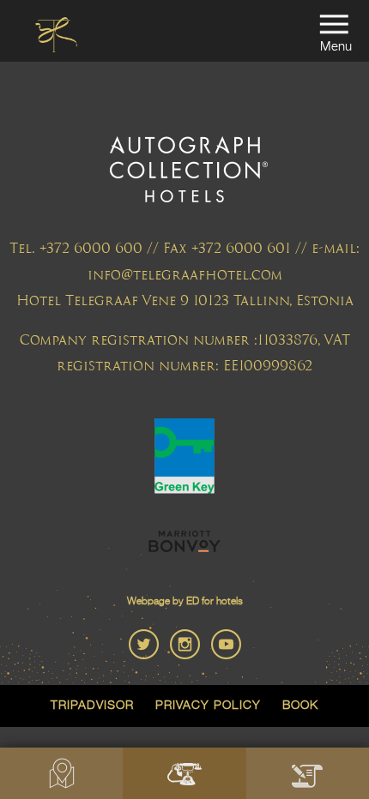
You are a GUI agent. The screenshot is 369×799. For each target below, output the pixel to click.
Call (184, 773)
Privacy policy (208, 706)
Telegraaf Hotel (55, 37)
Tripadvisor (92, 706)
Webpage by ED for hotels (185, 602)
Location (61, 773)
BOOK (307, 773)
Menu (336, 46)
